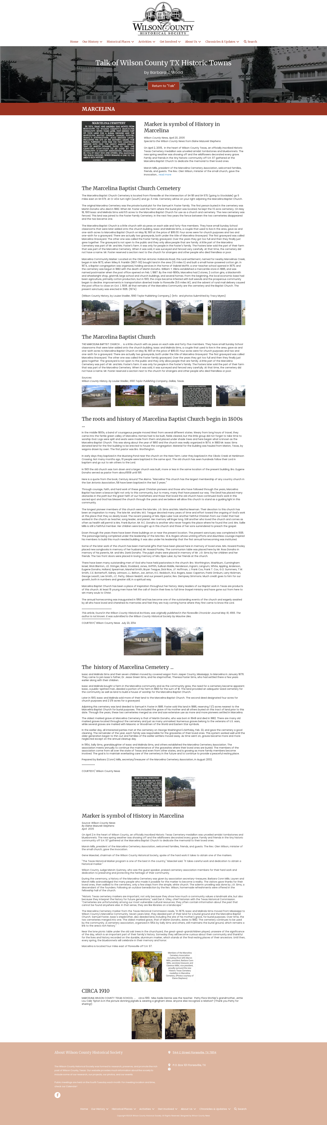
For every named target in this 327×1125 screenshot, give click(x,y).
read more (165, 174)
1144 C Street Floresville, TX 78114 (194, 1052)
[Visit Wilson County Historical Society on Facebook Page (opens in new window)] (57, 1095)
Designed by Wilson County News (195, 1115)
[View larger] (109, 141)
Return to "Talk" (163, 86)
